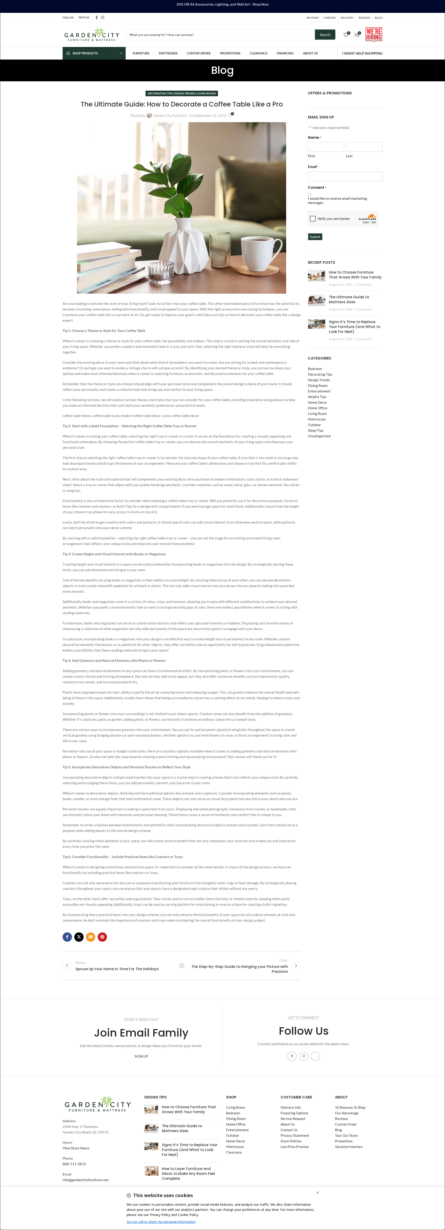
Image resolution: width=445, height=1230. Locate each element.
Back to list (181, 965)
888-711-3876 (74, 1164)
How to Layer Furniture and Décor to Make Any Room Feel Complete (188, 1173)
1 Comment (362, 284)
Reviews (341, 1119)
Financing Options (294, 1113)
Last (349, 156)
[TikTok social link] (108, 17)
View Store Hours (76, 1148)
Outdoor (314, 425)
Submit (315, 237)
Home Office (317, 408)
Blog (338, 1130)
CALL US (68, 17)
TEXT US (83, 17)
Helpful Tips (317, 397)
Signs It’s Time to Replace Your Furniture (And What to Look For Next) (354, 326)
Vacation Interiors (349, 1147)
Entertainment (319, 391)
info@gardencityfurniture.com (86, 1180)
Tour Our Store (346, 1136)
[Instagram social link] (103, 17)
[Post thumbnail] (316, 278)
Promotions (344, 1141)
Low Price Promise (295, 1147)
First (311, 156)
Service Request (293, 1119)
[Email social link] (90, 937)
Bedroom (315, 369)
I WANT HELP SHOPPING (362, 53)
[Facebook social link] (97, 17)
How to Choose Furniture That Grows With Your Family (355, 275)
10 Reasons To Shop (350, 1107)
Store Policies (291, 1141)
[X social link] (79, 937)
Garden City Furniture (170, 115)
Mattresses (317, 419)
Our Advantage (347, 1113)
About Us (288, 1124)
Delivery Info (291, 1107)
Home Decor (317, 402)
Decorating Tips (160, 93)
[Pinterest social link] (102, 937)
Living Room (206, 93)
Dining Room (318, 385)
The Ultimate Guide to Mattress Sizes (349, 299)
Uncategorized (319, 436)
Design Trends (184, 93)
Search (325, 34)
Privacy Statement (295, 1136)
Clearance (234, 1152)
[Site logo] (92, 34)
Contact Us (289, 1130)
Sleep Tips (316, 430)
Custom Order (346, 1124)
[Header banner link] (222, 6)
